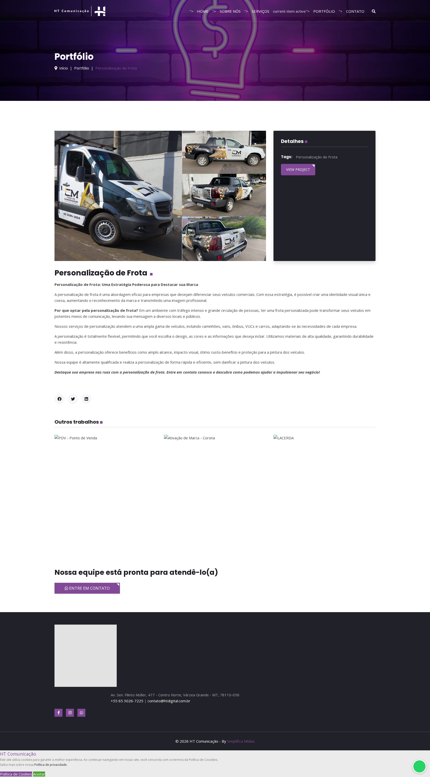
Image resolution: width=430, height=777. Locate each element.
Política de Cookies (16, 774)
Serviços (260, 11)
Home (203, 11)
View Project (298, 169)
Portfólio (324, 11)
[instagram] (70, 713)
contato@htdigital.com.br (169, 700)
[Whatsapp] (81, 713)
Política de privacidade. (50, 765)
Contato (355, 11)
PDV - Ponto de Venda (106, 495)
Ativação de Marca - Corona (215, 495)
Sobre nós (230, 11)
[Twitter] (73, 399)
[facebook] (58, 713)
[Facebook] (59, 399)
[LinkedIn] (86, 399)
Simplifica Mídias (241, 741)
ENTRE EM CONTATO (89, 588)
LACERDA (324, 495)
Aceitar (39, 774)
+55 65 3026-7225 (127, 700)
